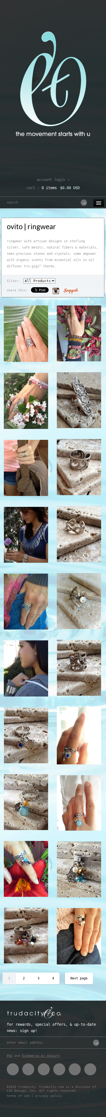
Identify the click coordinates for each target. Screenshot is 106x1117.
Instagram (75, 1069)
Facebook (13, 1069)
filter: (13, 281)
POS (10, 1056)
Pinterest (44, 1069)
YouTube (90, 1069)
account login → (53, 179)
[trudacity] (53, 18)
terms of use (18, 1096)
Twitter (28, 1069)
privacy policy (48, 1096)
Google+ (59, 1069)
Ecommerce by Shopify (41, 1056)
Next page (79, 978)
